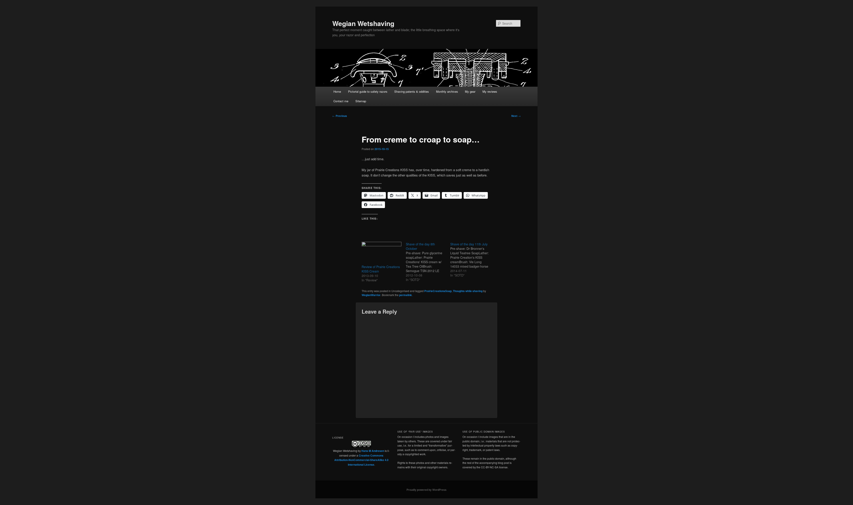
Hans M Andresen (372, 451)
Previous (339, 116)
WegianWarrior (371, 295)
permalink (405, 295)
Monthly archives (447, 91)
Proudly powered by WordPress (426, 490)
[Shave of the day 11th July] (472, 259)
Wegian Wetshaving (363, 23)
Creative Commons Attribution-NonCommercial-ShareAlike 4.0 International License (361, 460)
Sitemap (360, 101)
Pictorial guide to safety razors (367, 91)
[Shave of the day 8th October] (428, 262)
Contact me (340, 101)
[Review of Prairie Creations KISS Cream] (381, 253)
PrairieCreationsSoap (438, 291)
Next (516, 116)
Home (337, 91)
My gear (470, 91)
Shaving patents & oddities (411, 91)
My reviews (489, 91)
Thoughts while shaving (467, 291)
